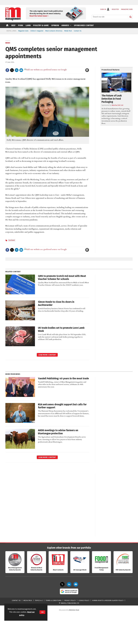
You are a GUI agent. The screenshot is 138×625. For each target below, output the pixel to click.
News (7, 43)
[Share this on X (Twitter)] (12, 70)
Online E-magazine (36, 31)
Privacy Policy (70, 600)
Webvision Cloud (74, 610)
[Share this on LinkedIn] (17, 70)
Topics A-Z (39, 600)
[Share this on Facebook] (7, 70)
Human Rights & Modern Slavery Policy (107, 600)
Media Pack (68, 31)
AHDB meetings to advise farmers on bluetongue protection (58, 432)
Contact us (16, 600)
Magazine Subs (23, 31)
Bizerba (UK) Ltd (117, 105)
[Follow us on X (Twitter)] (62, 584)
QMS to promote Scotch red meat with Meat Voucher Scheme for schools (62, 278)
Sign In (103, 9)
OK (42, 612)
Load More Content (47, 355)
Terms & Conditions (53, 600)
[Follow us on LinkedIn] (69, 584)
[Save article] (87, 70)
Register (115, 9)
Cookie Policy (83, 600)
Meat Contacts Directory (53, 31)
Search (130, 17)
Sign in (62, 66)
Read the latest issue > (39, 16)
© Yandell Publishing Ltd (69, 603)
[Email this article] (21, 70)
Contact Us (77, 31)
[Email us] (75, 584)
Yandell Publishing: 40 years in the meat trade (63, 378)
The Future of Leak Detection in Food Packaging (112, 98)
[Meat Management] (13, 20)
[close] (88, 66)
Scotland (12, 240)
